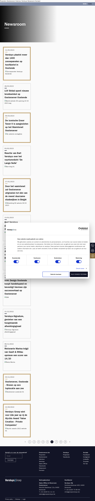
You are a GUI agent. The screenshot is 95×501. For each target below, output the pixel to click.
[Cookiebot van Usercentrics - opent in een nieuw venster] (80, 228)
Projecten (42, 455)
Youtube (86, 461)
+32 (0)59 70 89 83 (73, 490)
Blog (90, 4)
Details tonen (80, 268)
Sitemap (17, 499)
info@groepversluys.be (72, 492)
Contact (41, 470)
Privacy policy (9, 499)
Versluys (42, 461)
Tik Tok (85, 464)
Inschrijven (11, 460)
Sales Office (43, 464)
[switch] (37, 261)
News (85, 4)
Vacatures (42, 466)
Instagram (86, 457)
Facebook (86, 455)
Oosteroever (43, 457)
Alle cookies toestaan (79, 274)
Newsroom (42, 468)
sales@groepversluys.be (47, 494)
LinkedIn (86, 459)
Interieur (42, 459)
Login (24, 499)
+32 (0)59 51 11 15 (47, 492)
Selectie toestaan (55, 274)
